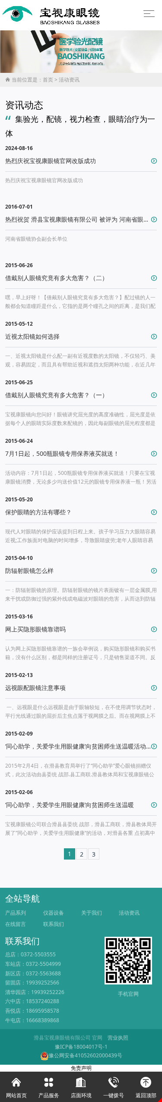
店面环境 (81, 1088)
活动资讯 (69, 79)
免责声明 (81, 1068)
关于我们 (91, 912)
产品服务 (48, 1088)
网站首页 (16, 1088)
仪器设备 (53, 912)
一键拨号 (113, 1088)
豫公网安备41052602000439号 (85, 1055)
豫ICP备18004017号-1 (81, 1046)
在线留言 (15, 924)
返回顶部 (146, 1088)
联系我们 (53, 924)
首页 (48, 79)
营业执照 (118, 1037)
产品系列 (15, 912)
